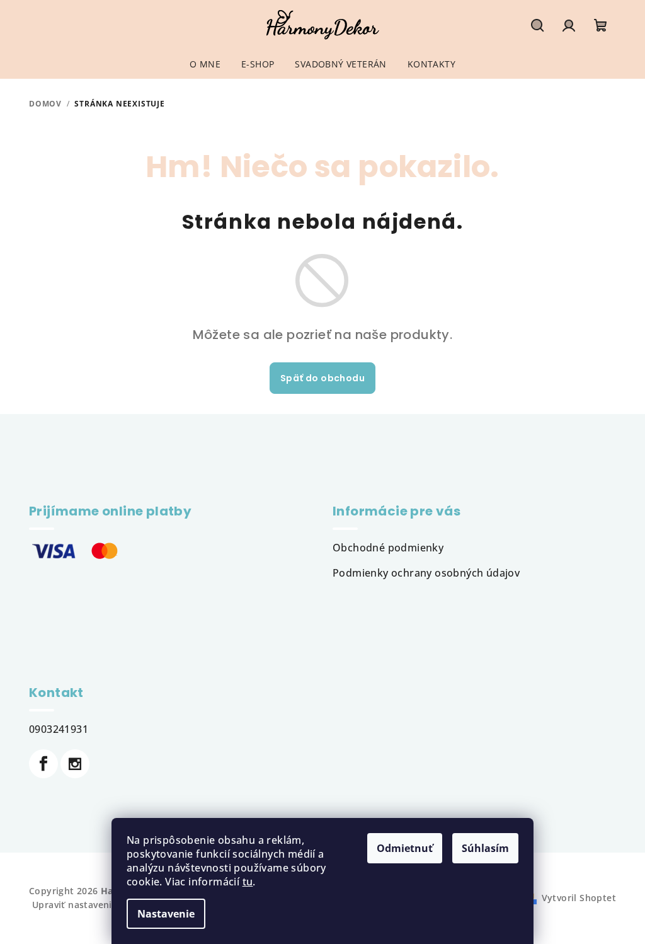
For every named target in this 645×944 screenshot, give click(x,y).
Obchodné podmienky (388, 548)
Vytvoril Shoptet (579, 898)
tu (248, 882)
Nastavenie (166, 914)
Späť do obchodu (322, 378)
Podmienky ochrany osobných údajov (426, 573)
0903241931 (58, 729)
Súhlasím (485, 848)
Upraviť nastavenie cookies (93, 905)
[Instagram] (74, 763)
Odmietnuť (405, 848)
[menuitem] (205, 64)
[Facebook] (43, 763)
